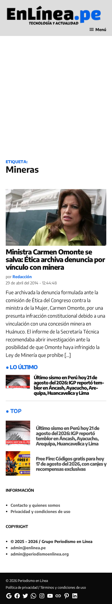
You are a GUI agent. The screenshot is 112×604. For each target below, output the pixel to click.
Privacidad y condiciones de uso (40, 511)
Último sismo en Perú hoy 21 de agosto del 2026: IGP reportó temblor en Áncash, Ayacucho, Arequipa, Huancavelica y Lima (69, 385)
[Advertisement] (56, 93)
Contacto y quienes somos (35, 505)
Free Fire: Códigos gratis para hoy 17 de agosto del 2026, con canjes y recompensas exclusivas (71, 464)
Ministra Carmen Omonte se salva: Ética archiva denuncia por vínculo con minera (55, 259)
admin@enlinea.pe (28, 547)
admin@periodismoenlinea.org (40, 553)
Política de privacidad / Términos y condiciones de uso (46, 587)
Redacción (22, 276)
